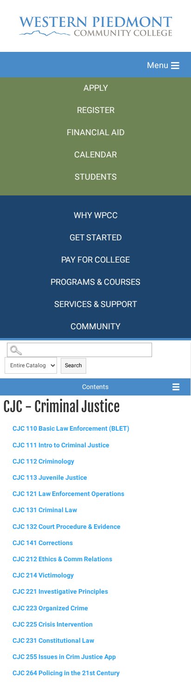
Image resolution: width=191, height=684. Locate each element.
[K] (95, 200)
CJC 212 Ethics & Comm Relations (62, 559)
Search (73, 365)
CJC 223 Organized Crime (50, 608)
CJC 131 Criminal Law (45, 510)
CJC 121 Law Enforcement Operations (68, 494)
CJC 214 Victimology (43, 575)
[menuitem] (95, 88)
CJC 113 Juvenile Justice (50, 478)
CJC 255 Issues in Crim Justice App (64, 657)
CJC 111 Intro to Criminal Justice (61, 445)
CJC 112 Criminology (43, 461)
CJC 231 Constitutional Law (53, 641)
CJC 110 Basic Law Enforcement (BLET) (71, 428)
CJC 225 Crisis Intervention (53, 624)
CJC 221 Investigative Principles (60, 591)
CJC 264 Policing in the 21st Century (66, 673)
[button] (163, 65)
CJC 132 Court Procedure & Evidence (67, 527)
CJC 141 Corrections (43, 543)
